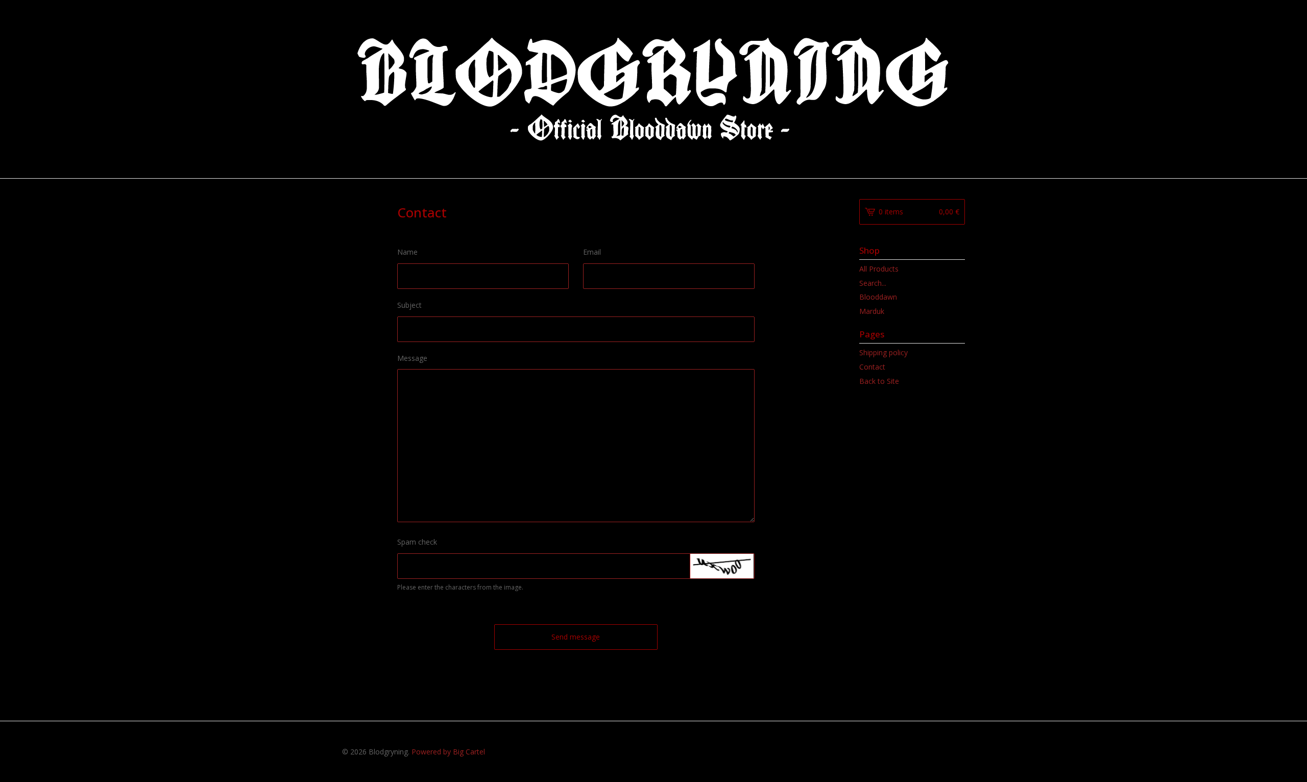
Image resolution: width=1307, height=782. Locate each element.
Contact (872, 367)
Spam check (417, 542)
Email (592, 252)
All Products (879, 269)
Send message (575, 637)
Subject (409, 305)
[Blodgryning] (653, 88)
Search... (872, 283)
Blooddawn (878, 297)
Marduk (871, 311)
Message (412, 358)
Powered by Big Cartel (448, 751)
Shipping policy (883, 352)
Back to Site (879, 381)
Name (407, 252)
